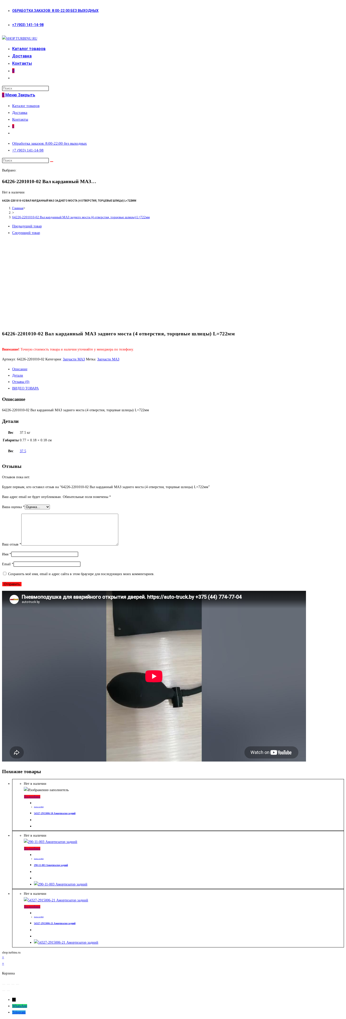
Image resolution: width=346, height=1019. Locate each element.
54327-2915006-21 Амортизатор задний (54, 923)
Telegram (19, 1012)
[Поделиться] (8, 984)
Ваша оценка (13, 507)
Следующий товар (26, 233)
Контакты (20, 119)
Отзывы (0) (20, 382)
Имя (6, 554)
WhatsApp (19, 1006)
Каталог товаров (26, 106)
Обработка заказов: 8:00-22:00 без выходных (55, 11)
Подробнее (32, 796)
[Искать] (51, 161)
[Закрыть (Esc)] (4, 984)
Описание (19, 369)
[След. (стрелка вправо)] (8, 990)
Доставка (19, 113)
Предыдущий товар (27, 226)
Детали (17, 375)
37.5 (23, 451)
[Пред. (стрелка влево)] (4, 990)
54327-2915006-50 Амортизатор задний (54, 813)
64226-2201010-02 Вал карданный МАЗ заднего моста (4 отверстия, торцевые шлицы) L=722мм (81, 217)
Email (7, 564)
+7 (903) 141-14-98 (28, 25)
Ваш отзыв (11, 544)
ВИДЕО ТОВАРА (25, 388)
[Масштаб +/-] (17, 984)
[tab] (178, 369)
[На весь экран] (13, 984)
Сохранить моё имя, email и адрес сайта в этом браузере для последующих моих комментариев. (81, 574)
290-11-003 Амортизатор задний (51, 865)
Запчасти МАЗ (74, 359)
